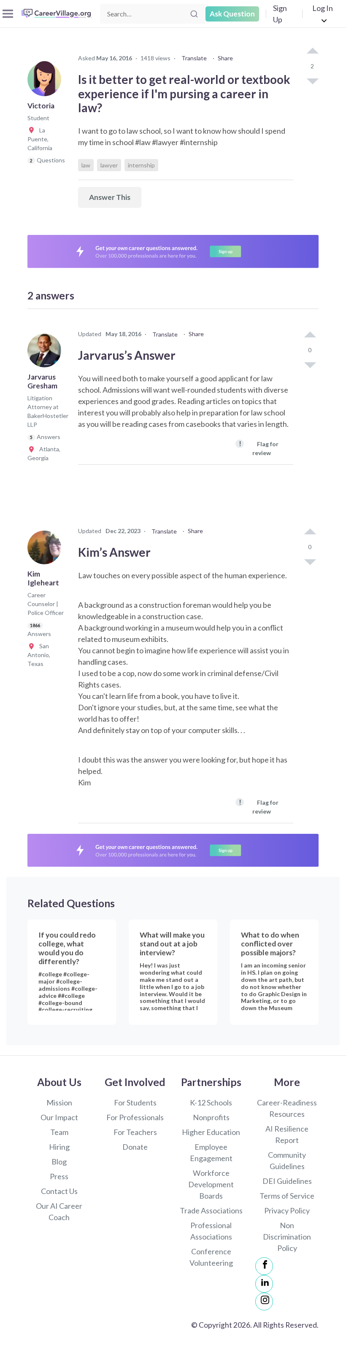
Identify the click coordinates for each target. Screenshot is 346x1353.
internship (141, 165)
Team (59, 1132)
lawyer (109, 165)
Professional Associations (211, 1231)
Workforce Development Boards (211, 1184)
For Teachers (135, 1132)
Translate (194, 58)
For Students (135, 1102)
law (85, 165)
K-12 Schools (211, 1102)
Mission (59, 1102)
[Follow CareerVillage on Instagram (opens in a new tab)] (264, 1301)
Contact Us (59, 1191)
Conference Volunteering (211, 1257)
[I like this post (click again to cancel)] (312, 51)
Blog (59, 1161)
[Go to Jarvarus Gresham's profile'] (46, 353)
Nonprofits (211, 1117)
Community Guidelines (287, 1160)
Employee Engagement (211, 1152)
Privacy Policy (287, 1210)
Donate (135, 1146)
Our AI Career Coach (59, 1211)
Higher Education (211, 1132)
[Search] (194, 14)
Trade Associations (211, 1210)
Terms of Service (287, 1195)
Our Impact (59, 1117)
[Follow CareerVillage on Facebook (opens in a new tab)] (264, 1266)
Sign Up (280, 13)
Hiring (59, 1146)
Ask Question (232, 13)
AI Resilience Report (286, 1134)
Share (225, 58)
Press (59, 1176)
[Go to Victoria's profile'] (46, 81)
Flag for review (258, 447)
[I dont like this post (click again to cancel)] (312, 80)
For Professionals (135, 1117)
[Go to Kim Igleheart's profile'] (46, 550)
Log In (322, 8)
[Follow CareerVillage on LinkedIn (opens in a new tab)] (264, 1284)
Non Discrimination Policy (287, 1237)
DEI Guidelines (287, 1181)
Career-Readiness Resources (287, 1108)
